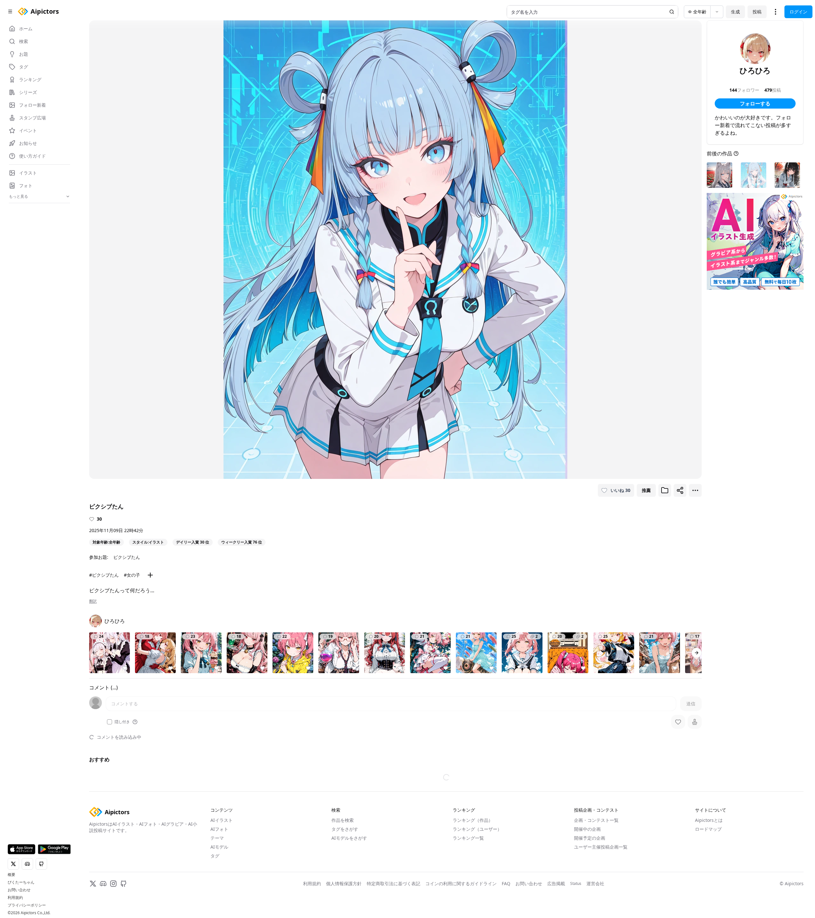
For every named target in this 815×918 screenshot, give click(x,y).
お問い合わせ (19, 890)
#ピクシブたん (104, 575)
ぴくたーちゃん (21, 882)
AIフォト (219, 829)
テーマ (217, 838)
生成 (735, 12)
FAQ (506, 883)
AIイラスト (221, 820)
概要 (11, 874)
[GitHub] (123, 883)
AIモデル (219, 847)
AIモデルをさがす (349, 838)
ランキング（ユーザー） (477, 829)
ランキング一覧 (468, 838)
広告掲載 (556, 883)
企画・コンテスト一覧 (596, 820)
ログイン (798, 12)
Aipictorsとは (709, 820)
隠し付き (122, 721)
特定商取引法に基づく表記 (393, 883)
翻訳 (93, 601)
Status (575, 883)
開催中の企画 (587, 829)
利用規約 (15, 897)
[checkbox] (109, 721)
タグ (214, 856)
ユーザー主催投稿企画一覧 (600, 847)
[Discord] (103, 883)
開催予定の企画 (589, 838)
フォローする (755, 103)
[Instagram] (113, 883)
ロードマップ (708, 829)
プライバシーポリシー (27, 905)
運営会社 (595, 883)
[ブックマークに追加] (664, 490)
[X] (93, 883)
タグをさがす (344, 829)
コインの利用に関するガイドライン (461, 883)
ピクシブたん (126, 557)
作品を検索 (342, 820)
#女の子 (132, 575)
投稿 (757, 12)
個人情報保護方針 (344, 883)
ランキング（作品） (473, 820)
